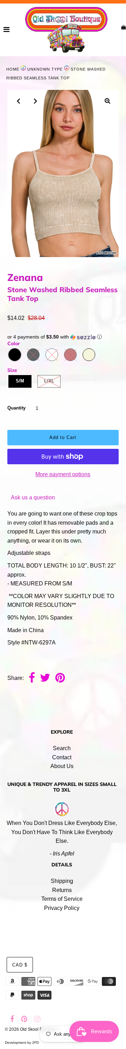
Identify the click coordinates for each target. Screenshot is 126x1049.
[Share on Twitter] (45, 678)
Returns (62, 890)
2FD (35, 1042)
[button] (63, 337)
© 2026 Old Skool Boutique (31, 1029)
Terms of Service (62, 899)
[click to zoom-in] (107, 101)
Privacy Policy (61, 908)
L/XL (49, 380)
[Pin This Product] (60, 678)
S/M (20, 380)
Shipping (62, 881)
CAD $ (19, 965)
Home (12, 69)
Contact (61, 757)
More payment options (62, 474)
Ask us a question (33, 497)
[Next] (35, 101)
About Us (62, 766)
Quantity (16, 408)
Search (62, 748)
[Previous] (18, 101)
